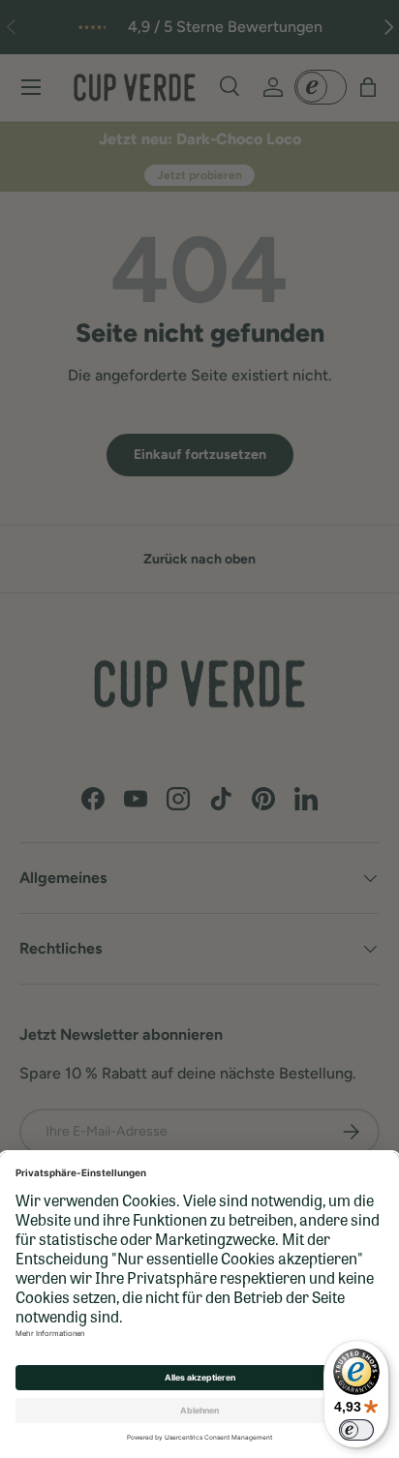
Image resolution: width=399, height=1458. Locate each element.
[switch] (356, 1430)
